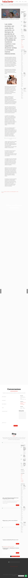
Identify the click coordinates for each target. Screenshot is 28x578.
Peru (16, 191)
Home (10, 4)
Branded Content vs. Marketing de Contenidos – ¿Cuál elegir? (25, 30)
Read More (17, 524)
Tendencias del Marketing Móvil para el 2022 (25, 26)
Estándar (22, 40)
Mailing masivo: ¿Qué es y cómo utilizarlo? (25, 22)
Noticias (12, 4)
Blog (22, 1)
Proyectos (17, 1)
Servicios (20, 1)
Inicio (10, 1)
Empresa (3, 407)
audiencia (5, 191)
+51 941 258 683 (22, 404)
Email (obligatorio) (4, 400)
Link (21, 43)
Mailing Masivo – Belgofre (25, 73)
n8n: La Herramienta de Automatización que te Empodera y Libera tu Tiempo (25, 15)
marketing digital (13, 191)
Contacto (25, 1)
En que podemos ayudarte (4, 411)
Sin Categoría (22, 46)
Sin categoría (22, 47)
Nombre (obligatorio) (4, 396)
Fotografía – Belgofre (25, 88)
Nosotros (13, 1)
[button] (26, 576)
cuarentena (8, 191)
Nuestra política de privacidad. (14, 566)
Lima (10, 191)
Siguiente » (18, 556)
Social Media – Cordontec (25, 51)
